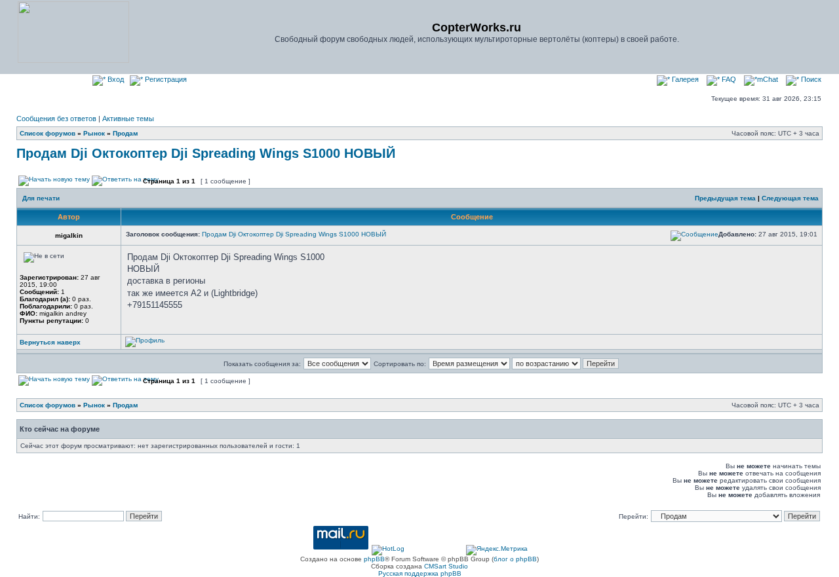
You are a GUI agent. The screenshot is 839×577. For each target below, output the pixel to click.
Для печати (41, 198)
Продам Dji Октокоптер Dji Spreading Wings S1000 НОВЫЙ (205, 153)
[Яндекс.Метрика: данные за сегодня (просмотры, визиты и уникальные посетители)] (497, 550)
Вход (115, 79)
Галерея (684, 79)
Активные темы (128, 118)
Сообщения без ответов (56, 118)
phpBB (374, 559)
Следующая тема (790, 198)
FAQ (728, 79)
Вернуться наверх (50, 342)
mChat (767, 79)
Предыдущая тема (725, 198)
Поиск (810, 79)
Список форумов (47, 133)
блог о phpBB (515, 559)
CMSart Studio (446, 566)
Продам (125, 133)
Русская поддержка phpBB (419, 573)
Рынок (94, 133)
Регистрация (165, 79)
